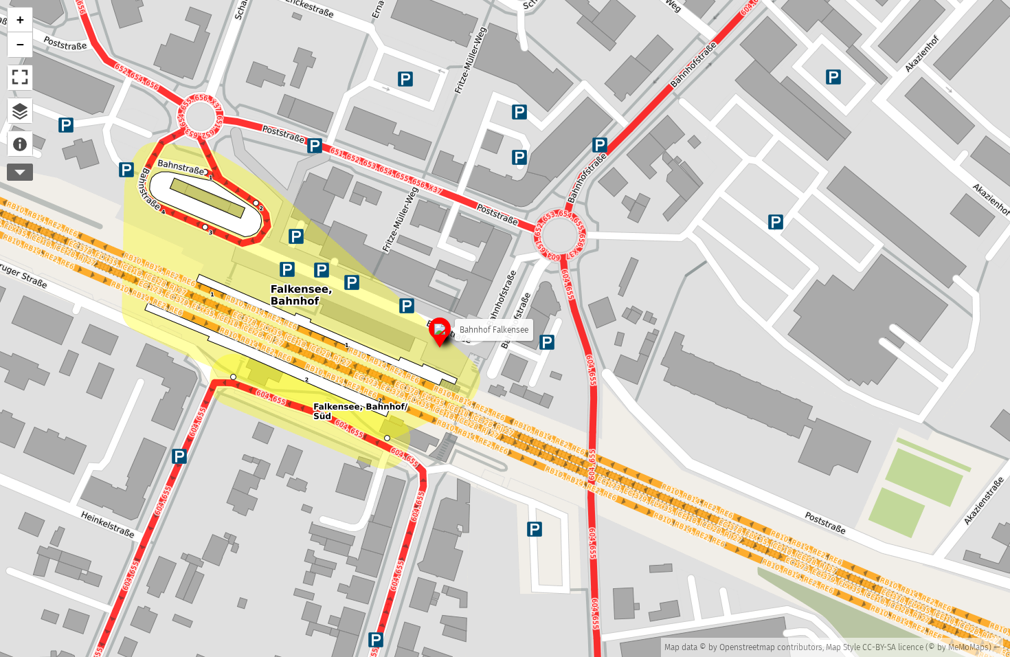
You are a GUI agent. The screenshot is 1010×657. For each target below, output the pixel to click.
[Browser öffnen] (20, 110)
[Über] (20, 143)
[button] (440, 331)
